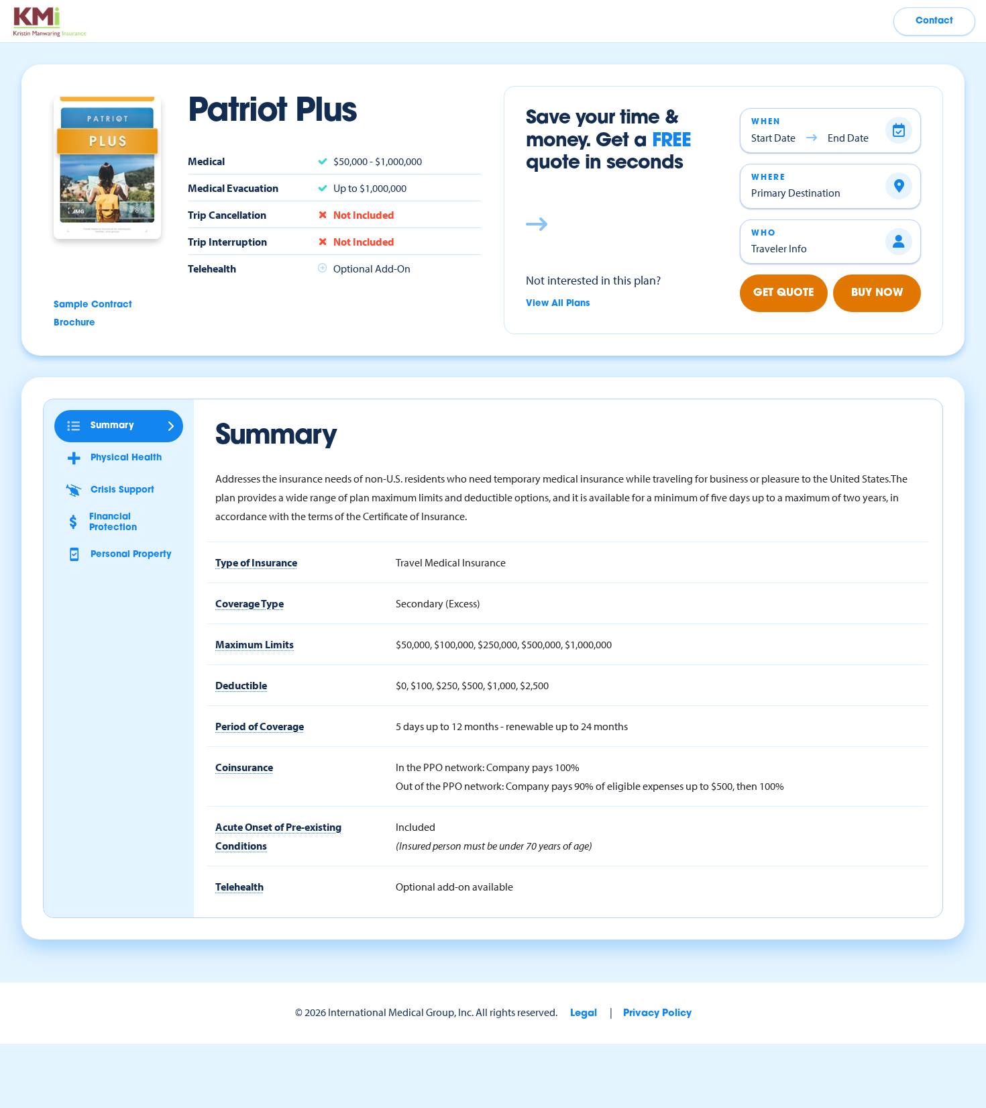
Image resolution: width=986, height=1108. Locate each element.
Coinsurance (244, 767)
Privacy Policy (657, 1014)
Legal (583, 1014)
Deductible (241, 685)
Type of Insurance (256, 562)
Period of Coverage (259, 726)
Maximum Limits (254, 644)
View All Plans (558, 303)
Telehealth (239, 886)
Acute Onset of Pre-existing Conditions (278, 836)
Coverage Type (249, 603)
